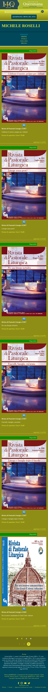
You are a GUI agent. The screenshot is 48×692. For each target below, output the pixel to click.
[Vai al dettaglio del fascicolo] (24, 88)
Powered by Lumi (24, 685)
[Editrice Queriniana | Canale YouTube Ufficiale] (25, 683)
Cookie (10, 687)
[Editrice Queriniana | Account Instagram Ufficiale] (22, 683)
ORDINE (24, 36)
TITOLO (24, 39)
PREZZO (24, 43)
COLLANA (24, 41)
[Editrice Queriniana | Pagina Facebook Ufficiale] (18, 683)
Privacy (4, 687)
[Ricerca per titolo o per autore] (42, 11)
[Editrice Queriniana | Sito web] (24, 4)
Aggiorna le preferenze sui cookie (23, 687)
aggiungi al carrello (39, 142)
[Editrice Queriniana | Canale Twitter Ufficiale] (29, 683)
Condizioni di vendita (40, 687)
